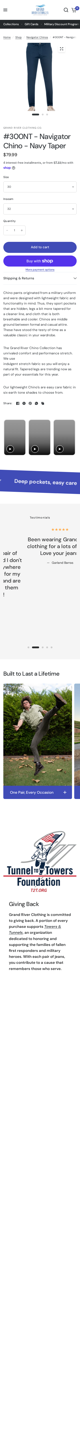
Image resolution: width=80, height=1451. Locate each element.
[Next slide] (71, 437)
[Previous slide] (8, 437)
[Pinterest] (30, 403)
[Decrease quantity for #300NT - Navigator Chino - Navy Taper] (7, 230)
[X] (24, 403)
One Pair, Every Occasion (32, 792)
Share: (7, 403)
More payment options (40, 269)
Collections (11, 24)
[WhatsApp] (36, 403)
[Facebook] (17, 403)
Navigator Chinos (37, 37)
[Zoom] (61, 48)
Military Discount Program (61, 24)
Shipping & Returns (18, 278)
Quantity (9, 221)
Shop (18, 37)
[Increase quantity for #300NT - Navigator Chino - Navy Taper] (21, 230)
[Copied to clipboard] (42, 403)
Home (7, 37)
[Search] (66, 10)
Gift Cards (31, 24)
